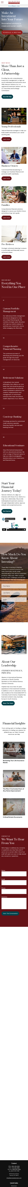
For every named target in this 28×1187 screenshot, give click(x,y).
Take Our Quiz (7, 608)
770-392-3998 (15, 1168)
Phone (3, 888)
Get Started (7, 511)
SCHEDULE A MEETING (12, 32)
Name (3, 870)
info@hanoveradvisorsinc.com (14, 1178)
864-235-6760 (16, 1166)
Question (4, 897)
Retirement (14, 1186)
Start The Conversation (10, 913)
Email (3, 879)
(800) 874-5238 (16, 1169)
